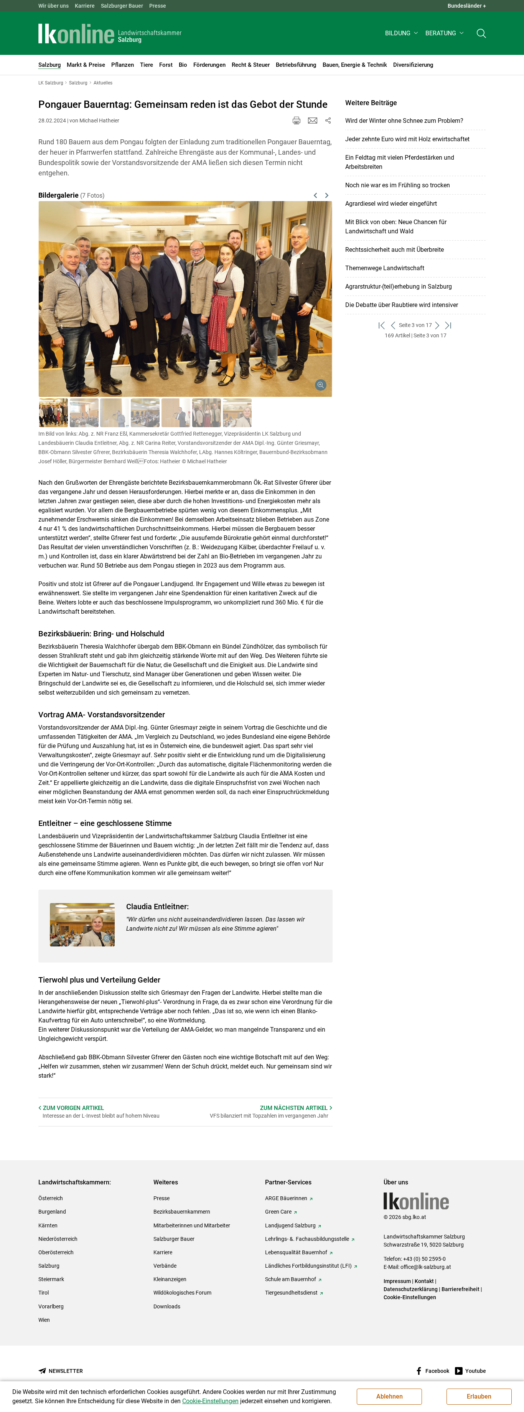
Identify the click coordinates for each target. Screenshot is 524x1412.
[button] (402, 33)
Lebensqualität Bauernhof (296, 1252)
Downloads (166, 1306)
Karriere (85, 6)
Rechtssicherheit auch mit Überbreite (394, 249)
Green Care (278, 1212)
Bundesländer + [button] (467, 6)
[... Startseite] (110, 33)
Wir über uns (53, 6)
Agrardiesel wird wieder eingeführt (391, 203)
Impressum (397, 1281)
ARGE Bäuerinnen (286, 1198)
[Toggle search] (481, 33)
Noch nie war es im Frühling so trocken (397, 185)
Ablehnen (389, 1396)
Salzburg (48, 1266)
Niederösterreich (57, 1239)
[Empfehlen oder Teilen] (328, 120)
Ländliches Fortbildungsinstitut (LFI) (308, 1266)
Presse (157, 6)
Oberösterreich (56, 1252)
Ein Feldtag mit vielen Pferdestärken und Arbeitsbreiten (399, 162)
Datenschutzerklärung (411, 1289)
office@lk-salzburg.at (425, 1267)
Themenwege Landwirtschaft (384, 268)
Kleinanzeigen (169, 1279)
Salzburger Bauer (122, 6)
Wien (44, 1320)
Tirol (43, 1293)
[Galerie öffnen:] (82, 924)
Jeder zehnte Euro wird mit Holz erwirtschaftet (407, 139)
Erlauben (479, 1396)
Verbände (164, 1266)
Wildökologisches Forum (182, 1293)
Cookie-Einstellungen (410, 1297)
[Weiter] (305, 289)
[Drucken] (296, 120)
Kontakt (424, 1281)
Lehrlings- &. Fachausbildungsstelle (307, 1239)
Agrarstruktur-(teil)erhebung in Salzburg (398, 286)
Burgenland (52, 1212)
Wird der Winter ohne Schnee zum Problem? (404, 120)
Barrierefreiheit (461, 1289)
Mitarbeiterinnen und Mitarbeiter (191, 1225)
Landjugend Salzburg (290, 1225)
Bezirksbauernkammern (181, 1212)
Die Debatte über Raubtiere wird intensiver (401, 305)
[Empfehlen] (312, 120)
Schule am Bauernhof (290, 1279)
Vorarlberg (51, 1306)
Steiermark (51, 1279)
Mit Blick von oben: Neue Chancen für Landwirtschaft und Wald (396, 226)
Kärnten (48, 1225)
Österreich (50, 1198)
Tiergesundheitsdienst (291, 1293)
